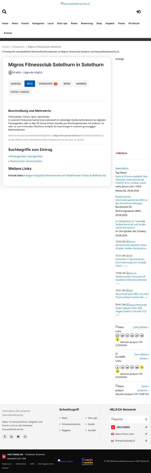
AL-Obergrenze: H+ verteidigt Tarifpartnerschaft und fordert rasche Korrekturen (130, 224)
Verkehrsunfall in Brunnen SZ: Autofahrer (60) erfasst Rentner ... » (131, 279)
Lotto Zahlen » (141, 327)
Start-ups (62, 23)
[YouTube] (18, 436)
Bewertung (87, 23)
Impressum (7, 464)
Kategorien (38, 23)
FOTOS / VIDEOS (20, 92)
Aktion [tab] (125, 168)
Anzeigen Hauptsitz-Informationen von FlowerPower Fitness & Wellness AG (64, 175)
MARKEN (81, 83)
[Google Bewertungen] (87, 461)
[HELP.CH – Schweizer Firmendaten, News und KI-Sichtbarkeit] (129, 419)
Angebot (110, 23)
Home (5, 23)
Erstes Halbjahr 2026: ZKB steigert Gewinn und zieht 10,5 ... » (131, 311)
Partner (8, 33)
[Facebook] (4, 436)
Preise (121, 23)
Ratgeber (66, 430)
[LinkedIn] (11, 436)
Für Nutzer (134, 23)
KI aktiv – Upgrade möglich (28, 72)
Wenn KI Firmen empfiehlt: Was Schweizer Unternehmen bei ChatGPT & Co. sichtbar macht (131, 179)
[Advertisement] (133, 105)
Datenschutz (21, 464)
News (15, 23)
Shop (99, 23)
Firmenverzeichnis (71, 424)
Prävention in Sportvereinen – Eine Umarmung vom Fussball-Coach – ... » (131, 262)
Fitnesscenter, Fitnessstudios (26, 161)
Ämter (74, 23)
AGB (32, 464)
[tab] (118, 168)
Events (25, 23)
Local (51, 23)
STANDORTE (47, 83)
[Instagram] (25, 436)
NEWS (67, 83)
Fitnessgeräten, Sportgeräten (26, 156)
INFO (30, 83)
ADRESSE (16, 83)
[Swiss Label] (65, 461)
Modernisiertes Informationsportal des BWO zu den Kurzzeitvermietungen (131, 200)
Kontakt (92, 430)
